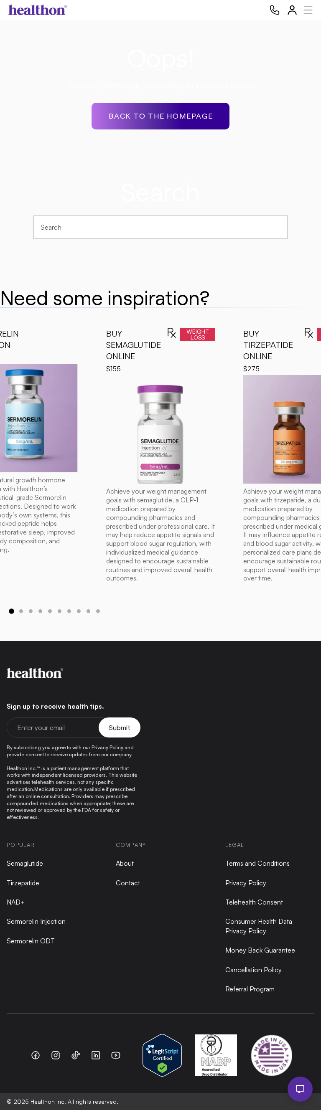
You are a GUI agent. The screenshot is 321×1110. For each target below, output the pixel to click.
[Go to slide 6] (59, 611)
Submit (119, 727)
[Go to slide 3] (31, 611)
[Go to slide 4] (40, 611)
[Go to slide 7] (69, 611)
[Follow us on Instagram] (55, 1055)
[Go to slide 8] (79, 611)
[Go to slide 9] (88, 611)
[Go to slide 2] (21, 611)
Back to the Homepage (161, 115)
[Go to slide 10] (98, 611)
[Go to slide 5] (50, 611)
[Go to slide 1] (11, 611)
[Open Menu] (307, 10)
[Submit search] (277, 227)
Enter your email (41, 727)
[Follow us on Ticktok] (75, 1055)
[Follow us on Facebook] (35, 1055)
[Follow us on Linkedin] (95, 1055)
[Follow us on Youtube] (115, 1055)
